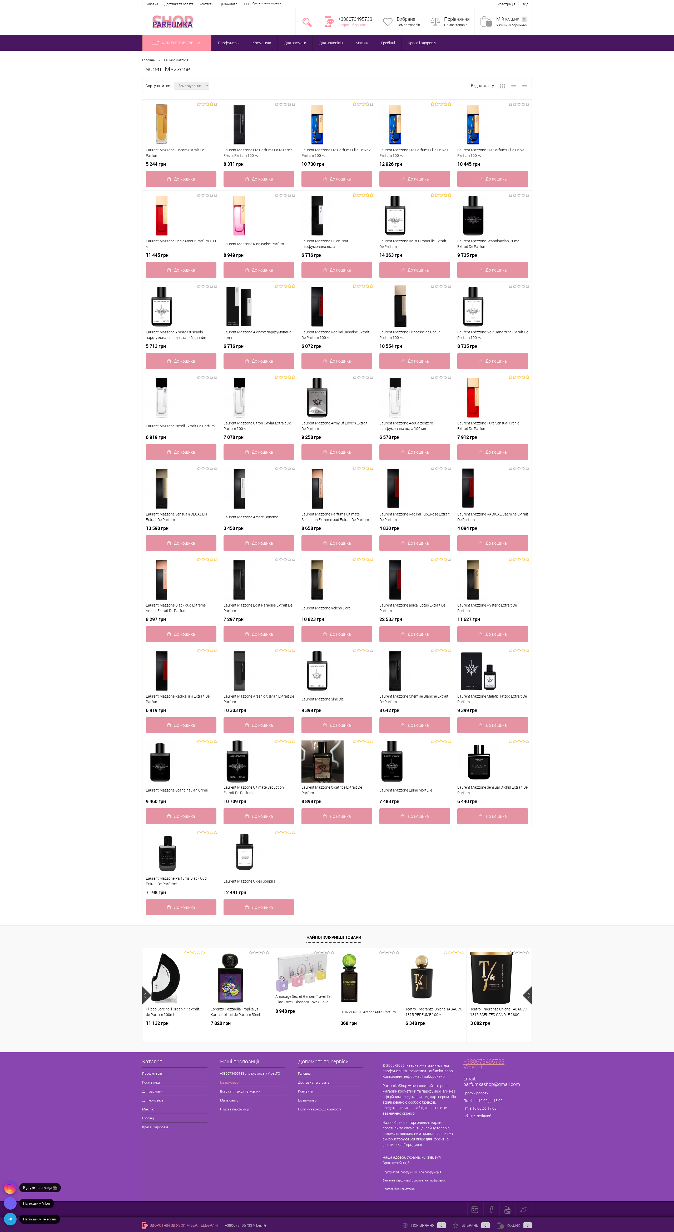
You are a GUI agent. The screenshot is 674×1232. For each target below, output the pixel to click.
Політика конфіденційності (319, 1109)
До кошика (184, 179)
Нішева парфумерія (235, 1109)
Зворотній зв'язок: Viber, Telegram (183, 1225)
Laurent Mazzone (176, 60)
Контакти (206, 4)
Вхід (525, 4)
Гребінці (388, 42)
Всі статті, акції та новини (240, 1091)
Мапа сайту (229, 1100)
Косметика (261, 42)
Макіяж (362, 42)
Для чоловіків (331, 42)
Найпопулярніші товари (333, 937)
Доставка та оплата (178, 4)
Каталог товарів (178, 42)
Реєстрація (506, 4)
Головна (152, 4)
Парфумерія (229, 42)
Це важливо (228, 4)
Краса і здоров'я (422, 42)
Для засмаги (295, 42)
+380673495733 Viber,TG (483, 1064)
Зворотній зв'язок (352, 24)
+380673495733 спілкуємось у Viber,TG (250, 1073)
